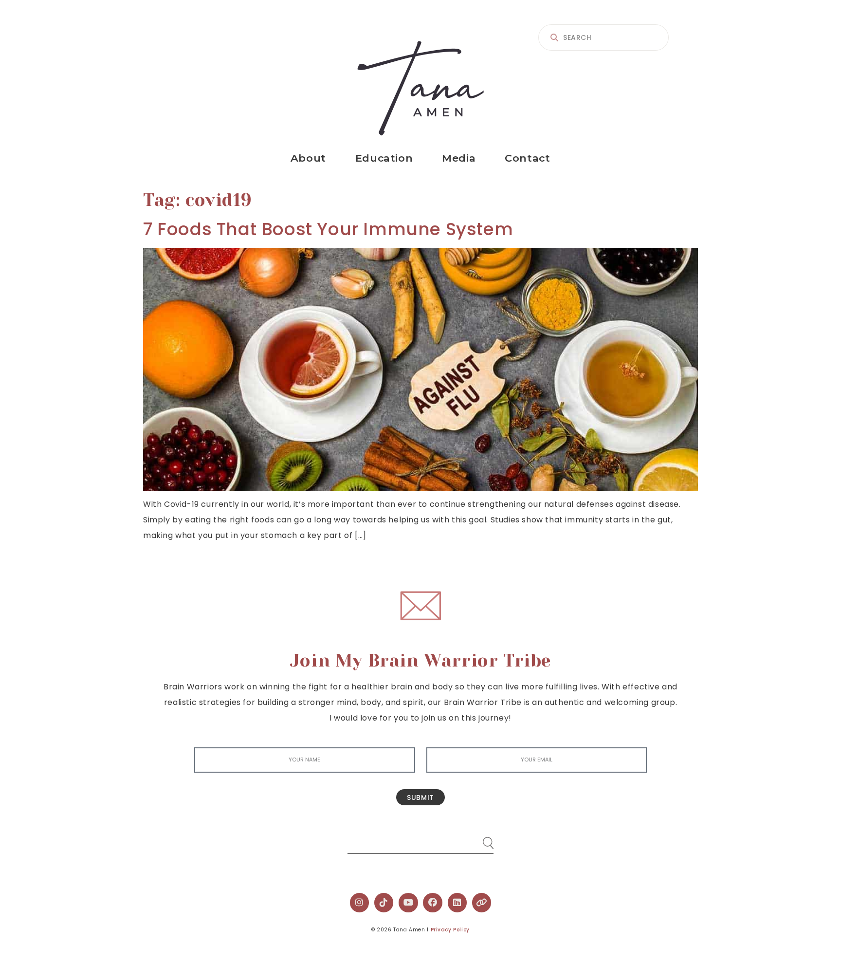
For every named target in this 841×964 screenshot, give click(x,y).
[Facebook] (432, 902)
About (308, 158)
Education (384, 158)
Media (458, 158)
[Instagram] (359, 902)
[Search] (479, 839)
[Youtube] (408, 902)
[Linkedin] (457, 902)
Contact (527, 158)
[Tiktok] (384, 902)
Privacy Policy (450, 929)
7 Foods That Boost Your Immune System (328, 229)
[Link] (482, 902)
